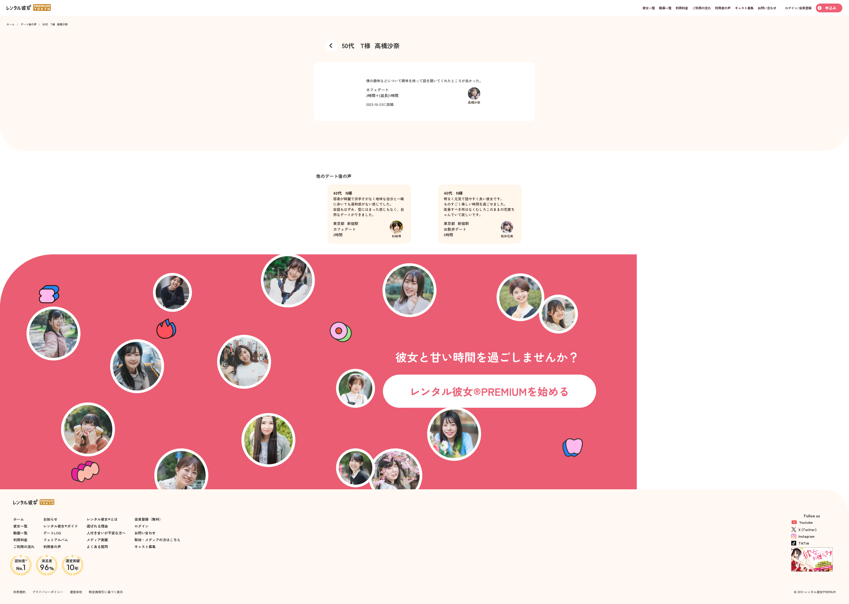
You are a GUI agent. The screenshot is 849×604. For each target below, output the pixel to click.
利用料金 (20, 539)
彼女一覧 (20, 526)
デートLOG (52, 532)
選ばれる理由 (97, 526)
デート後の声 (28, 24)
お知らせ (50, 519)
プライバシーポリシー (47, 592)
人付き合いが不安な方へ (106, 532)
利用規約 (19, 592)
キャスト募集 (145, 546)
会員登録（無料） (148, 519)
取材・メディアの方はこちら (157, 539)
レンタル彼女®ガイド (60, 526)
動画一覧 (20, 532)
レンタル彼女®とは (102, 519)
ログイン (141, 526)
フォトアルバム (55, 539)
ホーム (11, 24)
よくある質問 (97, 546)
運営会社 (76, 592)
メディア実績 (97, 539)
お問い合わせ (145, 532)
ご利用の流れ (23, 546)
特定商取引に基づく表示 (106, 592)
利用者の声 (52, 546)
